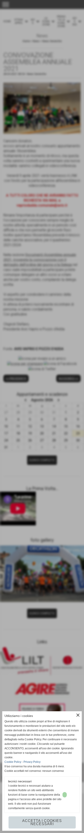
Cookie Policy (12, 761)
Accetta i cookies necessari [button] (42, 822)
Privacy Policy (32, 761)
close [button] (78, 715)
